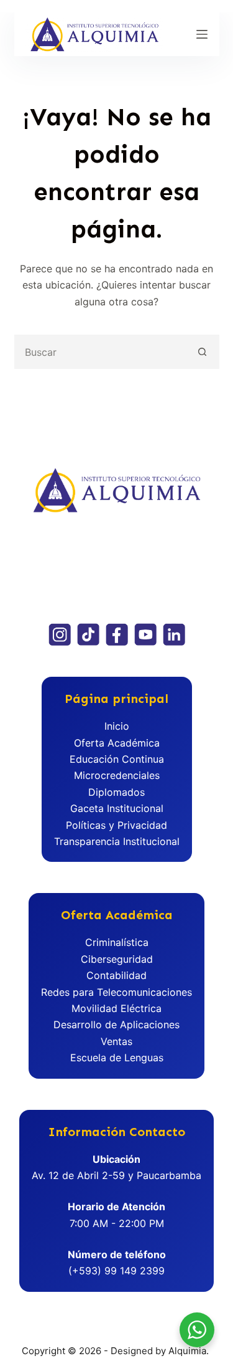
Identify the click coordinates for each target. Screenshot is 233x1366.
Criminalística (116, 942)
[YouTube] (145, 634)
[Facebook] (117, 634)
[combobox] (101, 352)
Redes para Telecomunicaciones (116, 992)
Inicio (116, 726)
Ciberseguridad (117, 959)
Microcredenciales (117, 775)
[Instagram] (59, 634)
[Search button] (202, 352)
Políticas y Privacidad (116, 825)
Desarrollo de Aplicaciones (116, 1024)
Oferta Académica (117, 743)
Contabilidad (116, 975)
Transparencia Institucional (117, 841)
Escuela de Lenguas (116, 1057)
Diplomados (116, 792)
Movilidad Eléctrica (116, 1008)
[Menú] (202, 34)
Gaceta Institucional (116, 808)
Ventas (116, 1041)
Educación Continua (117, 759)
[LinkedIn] (174, 634)
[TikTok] (88, 634)
